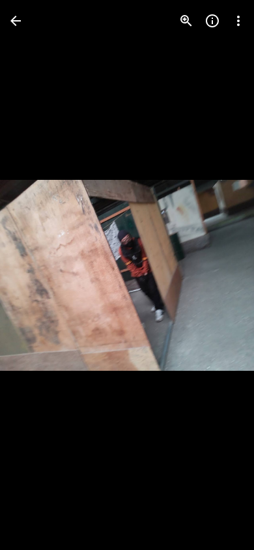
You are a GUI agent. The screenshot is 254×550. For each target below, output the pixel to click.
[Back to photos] (15, 20)
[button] (36, 275)
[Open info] (212, 21)
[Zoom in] (186, 21)
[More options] (238, 21)
